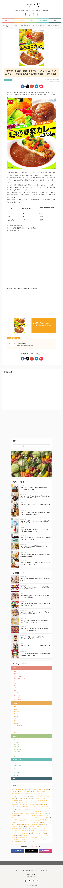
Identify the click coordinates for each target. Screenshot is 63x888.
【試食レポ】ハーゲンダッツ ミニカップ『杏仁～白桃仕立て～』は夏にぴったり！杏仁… (35, 538)
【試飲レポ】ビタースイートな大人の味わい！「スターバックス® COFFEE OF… (35, 505)
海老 (39, 795)
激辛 (37, 793)
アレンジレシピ (15, 826)
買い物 (16, 775)
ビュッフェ (17, 695)
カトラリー (27, 815)
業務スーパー (21, 793)
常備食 (26, 821)
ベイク (43, 822)
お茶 (13, 811)
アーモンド (14, 824)
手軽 (36, 811)
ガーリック (14, 839)
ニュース (16, 772)
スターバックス (15, 795)
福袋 (27, 835)
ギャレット (42, 791)
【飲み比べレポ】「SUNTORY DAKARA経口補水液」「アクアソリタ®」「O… (35, 521)
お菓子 (47, 797)
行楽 (41, 830)
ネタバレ (14, 837)
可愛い (37, 822)
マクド (17, 810)
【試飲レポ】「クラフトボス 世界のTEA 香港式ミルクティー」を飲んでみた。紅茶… (35, 488)
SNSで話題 (31, 841)
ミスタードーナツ (20, 797)
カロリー (35, 832)
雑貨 (20, 815)
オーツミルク (31, 826)
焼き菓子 (19, 806)
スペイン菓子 (15, 841)
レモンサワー (36, 834)
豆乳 (26, 826)
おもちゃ (22, 810)
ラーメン (37, 791)
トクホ (28, 828)
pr (25, 804)
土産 (36, 821)
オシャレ (25, 800)
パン (15, 730)
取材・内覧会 (17, 749)
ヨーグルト (22, 813)
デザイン (14, 798)
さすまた (40, 837)
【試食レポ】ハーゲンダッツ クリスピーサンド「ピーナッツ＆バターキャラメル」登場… (35, 612)
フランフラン (15, 815)
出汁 (49, 811)
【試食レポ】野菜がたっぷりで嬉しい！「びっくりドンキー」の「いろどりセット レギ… (35, 563)
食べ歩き (16, 739)
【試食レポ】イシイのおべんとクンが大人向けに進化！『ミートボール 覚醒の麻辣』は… (34, 629)
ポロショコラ (34, 837)
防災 (31, 834)
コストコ (21, 791)
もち (38, 802)
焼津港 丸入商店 (31, 876)
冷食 (48, 830)
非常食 (23, 834)
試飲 (38, 800)
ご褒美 (30, 797)
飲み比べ (16, 716)
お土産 (16, 732)
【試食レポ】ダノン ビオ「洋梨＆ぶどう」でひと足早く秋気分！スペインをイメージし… (35, 604)
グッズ (16, 718)
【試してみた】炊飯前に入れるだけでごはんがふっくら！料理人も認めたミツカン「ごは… (35, 530)
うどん (33, 811)
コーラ (42, 821)
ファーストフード (19, 725)
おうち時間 (30, 832)
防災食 (27, 834)
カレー (16, 688)
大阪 (30, 804)
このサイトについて (20, 870)
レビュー (29, 800)
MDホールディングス (25, 795)
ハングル (20, 822)
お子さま (32, 810)
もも (48, 813)
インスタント (15, 821)
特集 (14, 778)
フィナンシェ (37, 824)
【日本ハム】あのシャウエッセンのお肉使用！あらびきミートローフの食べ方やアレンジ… (35, 513)
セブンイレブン (29, 789)
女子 (23, 815)
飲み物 (41, 800)
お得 (30, 835)
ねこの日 (41, 808)
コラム (14, 736)
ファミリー (38, 810)
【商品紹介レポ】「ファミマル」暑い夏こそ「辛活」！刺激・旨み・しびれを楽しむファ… (35, 596)
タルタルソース (31, 819)
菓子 (13, 832)
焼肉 (15, 690)
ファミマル (43, 824)
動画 (17, 822)
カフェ (16, 685)
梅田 (27, 804)
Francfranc (41, 815)
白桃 (43, 813)
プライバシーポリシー (42, 870)
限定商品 (17, 813)
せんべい (18, 817)
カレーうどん (27, 811)
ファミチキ (24, 819)
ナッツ (47, 822)
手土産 (39, 797)
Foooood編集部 (55, 79)
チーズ (47, 802)
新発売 (33, 821)
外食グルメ (16, 668)
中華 (15, 683)
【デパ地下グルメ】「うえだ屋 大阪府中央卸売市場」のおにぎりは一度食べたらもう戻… (35, 496)
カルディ (24, 798)
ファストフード (18, 697)
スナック (36, 806)
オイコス (33, 808)
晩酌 (37, 815)
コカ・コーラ (32, 822)
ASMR (26, 841)
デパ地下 (14, 835)
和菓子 (44, 830)
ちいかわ (19, 837)
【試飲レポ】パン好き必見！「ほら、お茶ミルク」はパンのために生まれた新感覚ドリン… (35, 555)
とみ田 (43, 806)
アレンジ (22, 826)
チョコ (25, 824)
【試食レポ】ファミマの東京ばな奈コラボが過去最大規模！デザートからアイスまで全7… (35, 621)
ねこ (18, 804)
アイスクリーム (37, 789)
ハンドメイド (41, 817)
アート (27, 839)
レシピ (16, 756)
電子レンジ (40, 811)
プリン (19, 828)
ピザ (32, 806)
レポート (16, 768)
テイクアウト (17, 699)
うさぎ (28, 837)
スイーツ (16, 692)
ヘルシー (35, 797)
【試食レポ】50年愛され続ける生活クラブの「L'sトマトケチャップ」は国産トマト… (35, 637)
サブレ (31, 839)
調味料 (16, 709)
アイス (26, 797)
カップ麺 (22, 804)
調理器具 (16, 746)
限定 (39, 821)
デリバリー (28, 830)
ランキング (30, 824)
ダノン (20, 808)
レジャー (37, 830)
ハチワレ (24, 837)
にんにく (20, 839)
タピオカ (27, 793)
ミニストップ (15, 808)
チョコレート (15, 791)
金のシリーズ (44, 795)
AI (38, 832)
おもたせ (23, 835)
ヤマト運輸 (14, 819)
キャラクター (44, 810)
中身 (47, 835)
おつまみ (33, 815)
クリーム (44, 789)
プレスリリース (8, 80)
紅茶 (44, 797)
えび (25, 817)
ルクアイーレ (42, 835)
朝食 (32, 813)
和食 (15, 671)
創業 (26, 810)
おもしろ (42, 819)
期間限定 (43, 798)
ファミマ (35, 798)
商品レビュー (16, 703)
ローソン (23, 789)
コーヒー (14, 802)
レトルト (41, 802)
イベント (16, 754)
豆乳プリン (14, 828)
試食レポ (14, 804)
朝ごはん (28, 813)
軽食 (34, 813)
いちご (37, 813)
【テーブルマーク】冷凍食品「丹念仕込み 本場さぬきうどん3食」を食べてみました (35, 546)
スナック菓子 (43, 834)
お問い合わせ (31, 870)
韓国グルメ (21, 841)
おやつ (20, 800)
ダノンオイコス (26, 808)
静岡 (40, 806)
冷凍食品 (16, 711)
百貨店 (18, 835)
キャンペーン (17, 751)
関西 (33, 804)
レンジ (45, 811)
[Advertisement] (31, 247)
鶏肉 (48, 789)
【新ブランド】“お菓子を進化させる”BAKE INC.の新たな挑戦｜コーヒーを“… (35, 579)
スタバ (23, 832)
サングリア (43, 828)
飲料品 (16, 723)
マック (13, 810)
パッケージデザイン (16, 834)
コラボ (19, 819)
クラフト (32, 817)
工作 (36, 817)
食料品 (16, 707)
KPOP (13, 822)
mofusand (47, 817)
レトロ (43, 832)
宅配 (33, 830)
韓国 (46, 821)
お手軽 (13, 800)
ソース (37, 819)
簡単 (17, 800)
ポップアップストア (19, 678)
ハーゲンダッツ (27, 791)
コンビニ (19, 798)
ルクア (36, 835)
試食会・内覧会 (18, 765)
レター (16, 770)
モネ (24, 839)
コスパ (33, 835)
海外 (32, 795)
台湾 (36, 804)
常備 (23, 821)
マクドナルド (47, 808)
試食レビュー (27, 802)
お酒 (15, 674)
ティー (18, 811)
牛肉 (34, 793)
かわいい (14, 806)
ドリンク (34, 800)
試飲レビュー (22, 830)
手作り (28, 817)
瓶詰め (46, 815)
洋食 (15, 681)
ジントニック (15, 830)
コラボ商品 (14, 793)
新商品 (47, 798)
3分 (45, 819)
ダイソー (19, 802)
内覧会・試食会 (18, 676)
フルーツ (24, 828)
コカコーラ (26, 822)
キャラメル (33, 802)
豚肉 (31, 793)
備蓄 (30, 821)
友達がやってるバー (35, 828)
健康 (27, 806)
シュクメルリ (46, 837)
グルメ (16, 763)
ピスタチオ (20, 824)
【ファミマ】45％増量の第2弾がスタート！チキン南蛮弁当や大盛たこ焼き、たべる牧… (35, 654)
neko (37, 808)
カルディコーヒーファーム (39, 839)
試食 (39, 798)
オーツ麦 (37, 826)
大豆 (41, 826)
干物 (22, 817)
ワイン (13, 817)
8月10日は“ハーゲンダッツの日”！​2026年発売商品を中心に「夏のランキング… (35, 587)
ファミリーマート (16, 789)
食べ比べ (16, 714)
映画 (28, 810)
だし (13, 813)
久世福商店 (29, 798)
